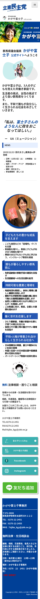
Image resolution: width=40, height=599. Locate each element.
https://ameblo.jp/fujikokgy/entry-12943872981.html (21, 174)
